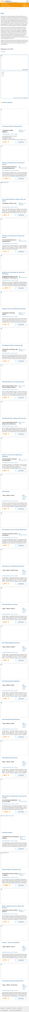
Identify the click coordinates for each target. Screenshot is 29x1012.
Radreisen (5, 8)
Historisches (19, 1008)
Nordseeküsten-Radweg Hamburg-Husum (12, 980)
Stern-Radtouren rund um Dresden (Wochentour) (14, 529)
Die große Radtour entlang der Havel (11, 869)
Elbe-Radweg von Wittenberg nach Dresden (13, 566)
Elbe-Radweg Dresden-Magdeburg (11, 681)
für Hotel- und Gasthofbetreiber (15, 1010)
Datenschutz (8, 1008)
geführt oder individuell (5, 5)
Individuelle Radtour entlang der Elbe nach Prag (14, 418)
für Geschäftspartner (4, 1010)
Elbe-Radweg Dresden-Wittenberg (11, 719)
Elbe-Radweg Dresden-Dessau (9, 757)
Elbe (18, 8)
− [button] (2, 75)
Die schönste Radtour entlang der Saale (12, 126)
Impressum (3, 1008)
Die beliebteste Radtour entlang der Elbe (12, 345)
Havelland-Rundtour (7, 832)
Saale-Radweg (5, 491)
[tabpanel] (14, 62)
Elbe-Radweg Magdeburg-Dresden (11, 642)
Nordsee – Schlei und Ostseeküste (10, 942)
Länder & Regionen (12, 8)
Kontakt (14, 1008)
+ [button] (2, 73)
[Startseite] (1, 8)
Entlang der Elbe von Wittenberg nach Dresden (14, 308)
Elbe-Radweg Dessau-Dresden (9, 604)
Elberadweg (3, 51)
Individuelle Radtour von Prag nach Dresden (13, 381)
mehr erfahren (21, 142)
